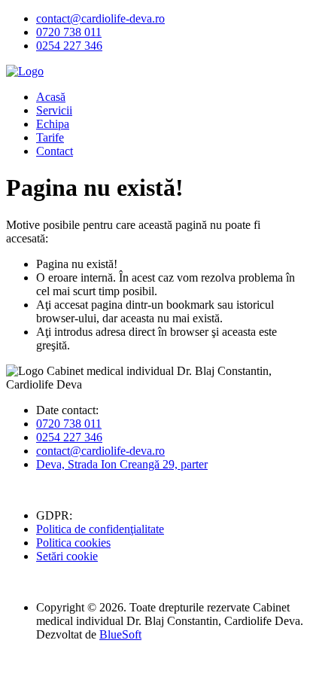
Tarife (50, 137)
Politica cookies (73, 542)
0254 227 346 (69, 45)
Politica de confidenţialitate (100, 529)
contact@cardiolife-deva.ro (100, 18)
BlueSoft (120, 634)
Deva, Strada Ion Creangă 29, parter (122, 464)
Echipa (52, 123)
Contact (54, 151)
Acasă (50, 96)
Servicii (54, 110)
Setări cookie (67, 556)
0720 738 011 (69, 32)
